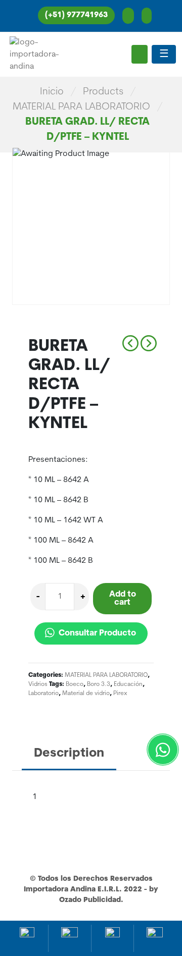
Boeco (74, 684)
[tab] (69, 754)
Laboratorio (43, 694)
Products (103, 92)
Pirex (120, 694)
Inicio (52, 92)
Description (69, 754)
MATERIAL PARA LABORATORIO (81, 107)
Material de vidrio (86, 694)
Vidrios (38, 684)
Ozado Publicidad (90, 900)
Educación (128, 684)
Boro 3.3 (98, 684)
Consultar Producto (96, 633)
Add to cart (122, 599)
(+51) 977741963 (76, 15)
